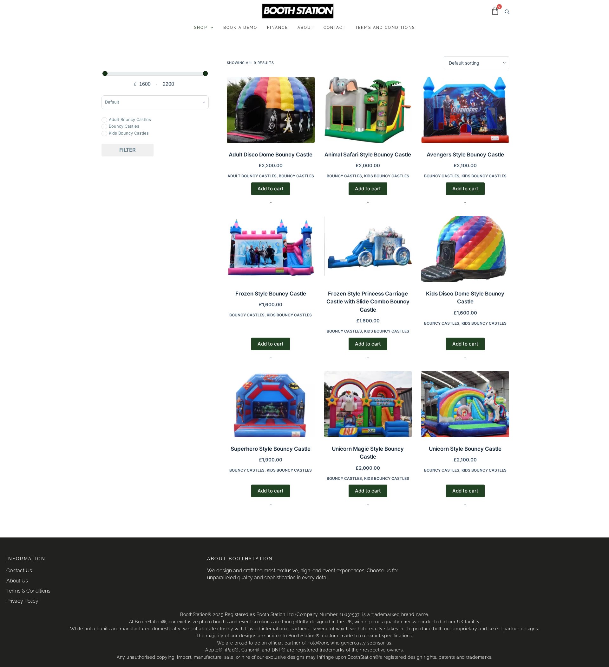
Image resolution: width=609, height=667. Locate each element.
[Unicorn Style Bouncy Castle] (465, 404)
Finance (277, 27)
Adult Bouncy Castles (252, 176)
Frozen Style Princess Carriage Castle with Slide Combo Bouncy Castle (367, 301)
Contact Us (19, 571)
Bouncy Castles (296, 176)
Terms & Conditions (28, 591)
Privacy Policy (22, 601)
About (306, 27)
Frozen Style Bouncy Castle (270, 293)
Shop (200, 27)
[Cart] (495, 10)
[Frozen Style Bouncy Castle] (271, 249)
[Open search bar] (506, 11)
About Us (17, 581)
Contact (335, 27)
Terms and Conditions (385, 27)
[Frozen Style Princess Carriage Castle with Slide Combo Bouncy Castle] (368, 249)
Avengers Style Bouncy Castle (465, 154)
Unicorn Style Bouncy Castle (465, 449)
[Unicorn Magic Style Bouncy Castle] (368, 404)
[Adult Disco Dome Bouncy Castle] (271, 110)
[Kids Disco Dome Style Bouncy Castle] (465, 249)
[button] (204, 27)
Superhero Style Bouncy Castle (271, 449)
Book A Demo (240, 27)
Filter (127, 150)
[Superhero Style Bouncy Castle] (271, 404)
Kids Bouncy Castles (386, 176)
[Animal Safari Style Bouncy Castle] (368, 110)
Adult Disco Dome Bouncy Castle (270, 154)
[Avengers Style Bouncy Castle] (465, 110)
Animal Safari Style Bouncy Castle (367, 154)
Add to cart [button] (271, 189)
